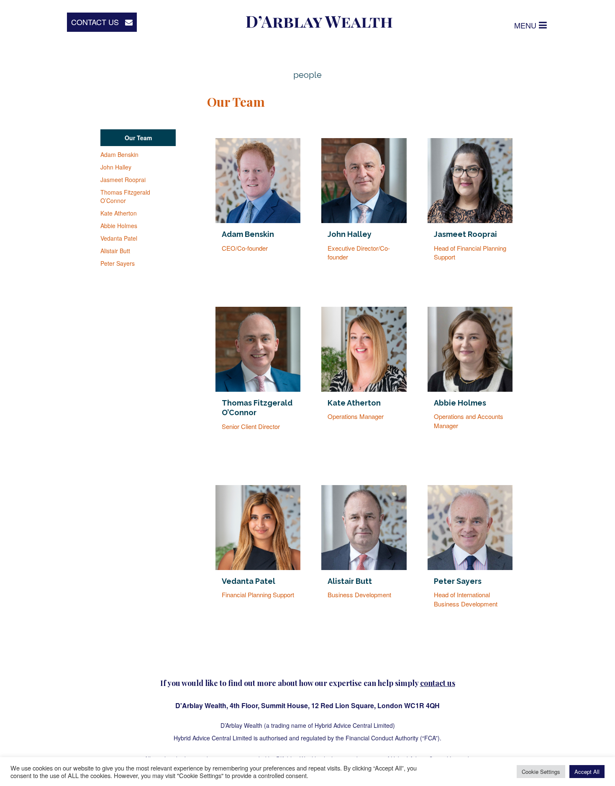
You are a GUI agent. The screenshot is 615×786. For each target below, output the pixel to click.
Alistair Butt (115, 251)
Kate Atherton (118, 213)
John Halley (115, 167)
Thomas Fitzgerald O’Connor (125, 196)
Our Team (138, 138)
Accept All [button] (587, 772)
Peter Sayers (117, 263)
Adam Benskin (119, 154)
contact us (437, 683)
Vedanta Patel (118, 238)
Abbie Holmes (118, 225)
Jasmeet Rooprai (123, 179)
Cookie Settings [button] (541, 772)
